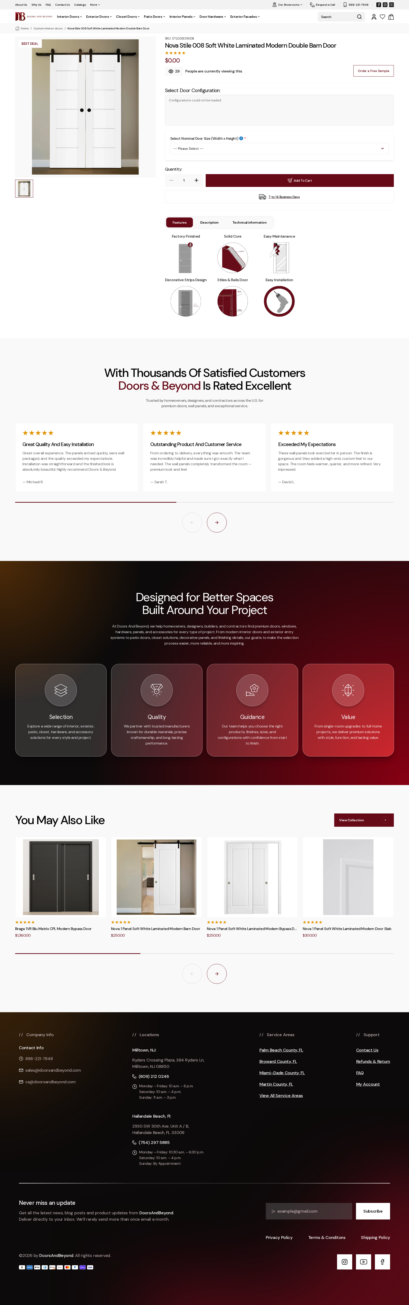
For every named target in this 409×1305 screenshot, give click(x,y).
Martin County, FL (276, 1084)
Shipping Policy (375, 1237)
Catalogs (80, 4)
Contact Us (62, 4)
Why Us (36, 4)
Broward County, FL (278, 1061)
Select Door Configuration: (193, 90)
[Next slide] (217, 523)
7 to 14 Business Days (284, 197)
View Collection (351, 820)
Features (180, 222)
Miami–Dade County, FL (282, 1072)
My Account (368, 1084)
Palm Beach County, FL (281, 1050)
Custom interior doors (48, 28)
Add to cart (303, 180)
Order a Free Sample (373, 71)
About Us (21, 4)
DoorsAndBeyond (156, 1213)
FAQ (48, 4)
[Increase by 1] (196, 180)
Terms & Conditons (327, 1237)
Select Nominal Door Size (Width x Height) (204, 138)
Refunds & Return (373, 1061)
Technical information (249, 222)
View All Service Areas (281, 1095)
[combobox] (335, 17)
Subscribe (372, 1211)
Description (209, 222)
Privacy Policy (279, 1237)
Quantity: (173, 169)
